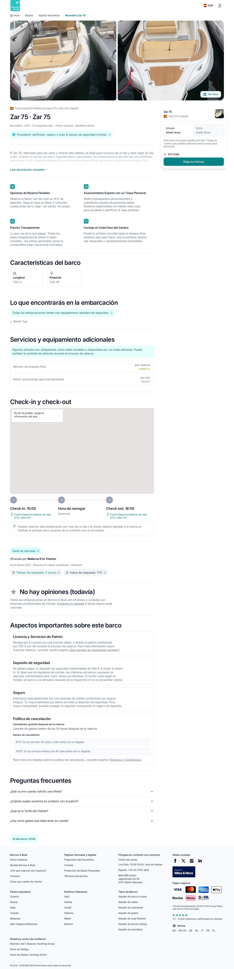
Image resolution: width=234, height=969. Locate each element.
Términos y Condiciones (125, 760)
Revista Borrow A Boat (22, 865)
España (29, 15)
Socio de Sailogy (19, 949)
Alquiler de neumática (130, 929)
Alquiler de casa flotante (132, 918)
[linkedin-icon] (200, 861)
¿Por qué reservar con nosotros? (28, 870)
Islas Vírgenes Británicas (23, 923)
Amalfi (67, 907)
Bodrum (68, 923)
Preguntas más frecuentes (79, 859)
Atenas (68, 902)
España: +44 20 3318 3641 (133, 869)
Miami (67, 918)
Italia (12, 907)
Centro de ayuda (127, 859)
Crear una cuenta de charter (26, 881)
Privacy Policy (216, 906)
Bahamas (15, 918)
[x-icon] (183, 861)
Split (66, 896)
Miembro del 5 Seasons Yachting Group (32, 943)
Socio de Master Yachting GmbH (28, 954)
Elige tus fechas (193, 161)
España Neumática (49, 15)
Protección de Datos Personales (82, 870)
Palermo (68, 913)
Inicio (16, 15)
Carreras (15, 876)
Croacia (14, 896)
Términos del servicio (76, 876)
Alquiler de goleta (128, 913)
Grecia (13, 902)
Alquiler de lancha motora (132, 923)
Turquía (14, 913)
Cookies (68, 865)
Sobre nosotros (18, 859)
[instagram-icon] (191, 861)
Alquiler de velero (128, 902)
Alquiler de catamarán (130, 907)
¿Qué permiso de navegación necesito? (94, 650)
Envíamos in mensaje (70, 603)
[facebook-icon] (175, 861)
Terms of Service (185, 909)
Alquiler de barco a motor (132, 896)
